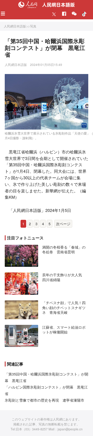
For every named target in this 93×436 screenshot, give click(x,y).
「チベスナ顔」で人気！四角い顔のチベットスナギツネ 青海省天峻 (64, 307)
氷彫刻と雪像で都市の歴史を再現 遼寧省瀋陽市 (44, 400)
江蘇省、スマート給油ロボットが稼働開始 (64, 330)
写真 (33, 26)
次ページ (63, 223)
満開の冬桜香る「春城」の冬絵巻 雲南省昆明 (64, 250)
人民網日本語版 (15, 26)
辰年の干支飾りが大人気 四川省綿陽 (64, 277)
